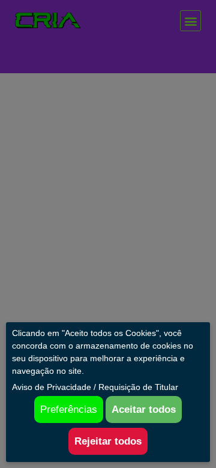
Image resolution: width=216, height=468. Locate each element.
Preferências (68, 409)
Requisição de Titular (138, 387)
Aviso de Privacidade (51, 387)
